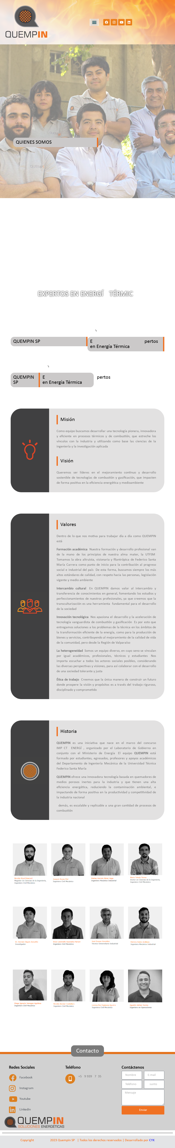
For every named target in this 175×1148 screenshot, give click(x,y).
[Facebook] (106, 22)
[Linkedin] (129, 22)
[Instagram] (114, 22)
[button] (94, 22)
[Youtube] (121, 22)
